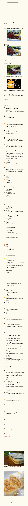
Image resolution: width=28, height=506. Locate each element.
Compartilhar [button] (5, 498)
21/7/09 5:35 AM (7, 256)
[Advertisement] (16, 11)
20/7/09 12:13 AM (8, 142)
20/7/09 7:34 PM (8, 208)
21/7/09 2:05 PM (7, 295)
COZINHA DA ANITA (12, 2)
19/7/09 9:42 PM (7, 128)
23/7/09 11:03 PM (8, 422)
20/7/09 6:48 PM (8, 190)
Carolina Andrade (8, 307)
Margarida (7, 281)
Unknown (7, 179)
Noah (7, 106)
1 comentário (8, 498)
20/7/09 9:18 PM (7, 219)
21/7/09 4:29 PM (7, 310)
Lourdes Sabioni (8, 358)
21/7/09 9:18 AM (7, 279)
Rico (6, 392)
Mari (6, 115)
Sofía (6, 130)
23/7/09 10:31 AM (8, 390)
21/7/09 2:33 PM (7, 300)
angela (7, 424)
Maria (7, 302)
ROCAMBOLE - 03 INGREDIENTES (10, 497)
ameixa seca (7, 162)
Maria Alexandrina (8, 428)
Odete (7, 411)
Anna (6, 210)
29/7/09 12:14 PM (7, 426)
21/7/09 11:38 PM (7, 316)
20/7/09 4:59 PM (7, 177)
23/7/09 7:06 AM (7, 379)
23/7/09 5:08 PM (7, 409)
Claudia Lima (7, 244)
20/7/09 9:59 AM (7, 160)
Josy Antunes (7, 318)
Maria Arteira (7, 312)
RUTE (7, 258)
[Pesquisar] (23, 2)
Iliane (6, 297)
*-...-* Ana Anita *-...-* (8, 144)
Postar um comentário (7, 436)
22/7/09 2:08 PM (8, 362)
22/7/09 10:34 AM (8, 356)
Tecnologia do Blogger (14, 502)
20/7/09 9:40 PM (8, 242)
